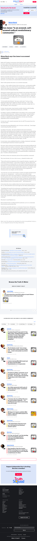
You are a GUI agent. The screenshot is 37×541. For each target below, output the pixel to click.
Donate (34, 1)
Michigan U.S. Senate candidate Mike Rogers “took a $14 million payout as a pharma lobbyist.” (18, 413)
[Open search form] (6, 1)
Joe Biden (20, 494)
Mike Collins (9, 432)
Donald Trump (9, 344)
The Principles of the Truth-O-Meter (18, 234)
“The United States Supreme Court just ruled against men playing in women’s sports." (17, 425)
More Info (2, 13)
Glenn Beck (13, 23)
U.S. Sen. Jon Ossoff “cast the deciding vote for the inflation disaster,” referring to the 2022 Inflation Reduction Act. (18, 437)
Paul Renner (9, 384)
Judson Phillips (10, 291)
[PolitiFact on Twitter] (7, 527)
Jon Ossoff (9, 328)
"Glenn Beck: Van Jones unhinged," (15, 250)
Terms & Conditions (14, 534)
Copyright (24, 534)
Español (21, 4)
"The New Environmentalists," (11, 263)
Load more (18, 459)
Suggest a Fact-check (24, 517)
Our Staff (20, 502)
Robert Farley (7, 51)
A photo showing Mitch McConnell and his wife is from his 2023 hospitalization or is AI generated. (18, 362)
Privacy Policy (20, 534)
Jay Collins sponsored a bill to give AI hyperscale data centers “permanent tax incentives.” (17, 389)
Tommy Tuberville (10, 445)
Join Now (26, 13)
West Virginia (4, 511)
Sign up (24, 530)
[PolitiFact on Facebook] (9, 527)
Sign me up (18, 474)
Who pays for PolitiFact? (22, 504)
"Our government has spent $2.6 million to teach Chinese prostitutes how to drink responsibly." (19, 295)
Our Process (20, 501)
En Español (20, 503)
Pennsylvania (4, 509)
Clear (35, 321)
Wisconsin (4, 512)
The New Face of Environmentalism (14, 261)
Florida (4, 502)
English (15, 4)
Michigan (4, 504)
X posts (8, 357)
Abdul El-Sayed (10, 408)
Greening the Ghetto (9, 259)
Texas (3, 510)
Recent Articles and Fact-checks (24, 512)
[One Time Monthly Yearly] (33, 10)
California (4, 501)
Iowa (3, 503)
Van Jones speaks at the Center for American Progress (14, 252)
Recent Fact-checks (22, 513)
